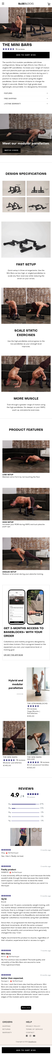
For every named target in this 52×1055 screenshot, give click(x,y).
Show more (26, 1007)
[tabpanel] (26, 930)
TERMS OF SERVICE (34, 1029)
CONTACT (30, 1032)
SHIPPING (6, 1026)
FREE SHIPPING (10, 99)
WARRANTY (7, 1032)
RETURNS (6, 1029)
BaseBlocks (32, 1042)
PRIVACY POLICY (33, 1026)
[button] (26, 804)
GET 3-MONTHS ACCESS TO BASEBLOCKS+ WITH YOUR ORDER (24, 632)
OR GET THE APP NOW (13, 655)
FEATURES (8, 93)
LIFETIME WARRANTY (12, 104)
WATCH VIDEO (11, 150)
